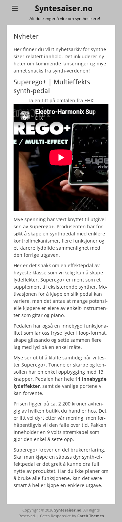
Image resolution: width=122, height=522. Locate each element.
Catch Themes (90, 515)
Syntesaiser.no (64, 8)
